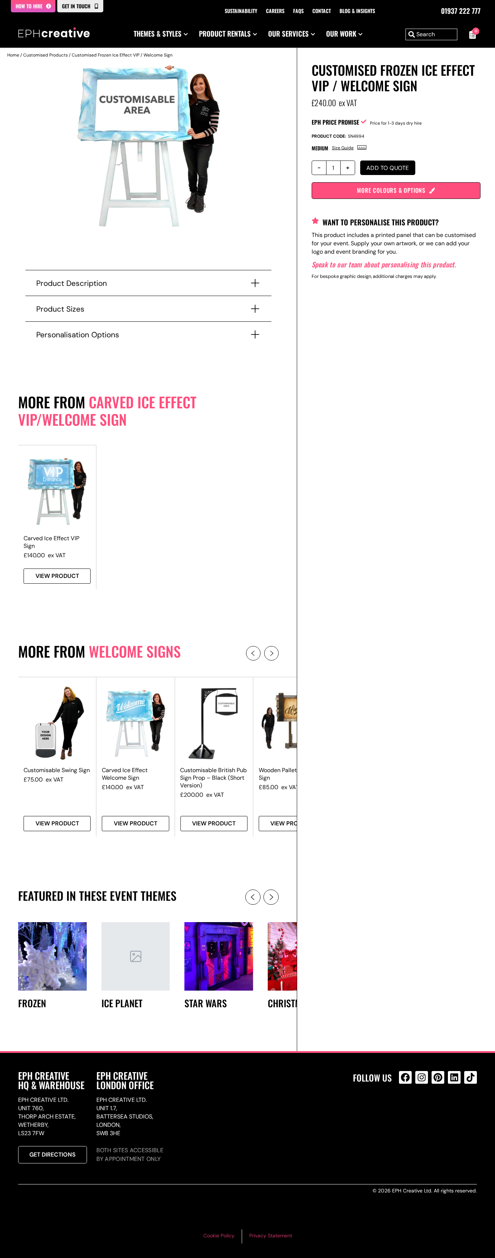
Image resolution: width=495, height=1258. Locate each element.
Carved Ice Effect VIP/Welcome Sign (107, 410)
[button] (253, 653)
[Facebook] (405, 1077)
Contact (321, 10)
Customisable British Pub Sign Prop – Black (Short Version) (213, 777)
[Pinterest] (438, 1077)
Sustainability (241, 10)
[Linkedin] (454, 1077)
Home (13, 55)
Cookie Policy (218, 1235)
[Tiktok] (470, 1077)
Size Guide (343, 148)
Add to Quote (387, 168)
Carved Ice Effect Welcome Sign (124, 774)
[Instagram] (421, 1077)
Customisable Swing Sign (57, 770)
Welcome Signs (135, 651)
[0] (470, 34)
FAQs (298, 10)
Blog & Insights (357, 10)
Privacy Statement (270, 1235)
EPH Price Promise (335, 122)
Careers (275, 10)
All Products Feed (407, 1108)
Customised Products (45, 55)
